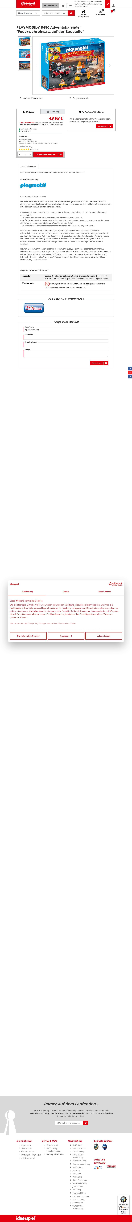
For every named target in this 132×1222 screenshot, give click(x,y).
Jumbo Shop (77, 1186)
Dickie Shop (77, 1177)
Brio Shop (76, 1173)
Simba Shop (77, 1202)
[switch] (123, 1212)
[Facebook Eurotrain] (130, 376)
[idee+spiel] (28, 4)
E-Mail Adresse (31, 342)
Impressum (23, 143)
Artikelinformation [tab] (28, 166)
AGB (29, 143)
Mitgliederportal (28, 1158)
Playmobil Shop (79, 1193)
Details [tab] (66, 592)
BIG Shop (76, 1170)
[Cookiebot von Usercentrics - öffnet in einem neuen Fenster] (111, 584)
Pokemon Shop (78, 1148)
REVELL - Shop (78, 1199)
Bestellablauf (52, 1145)
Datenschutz (52, 143)
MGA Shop (76, 1189)
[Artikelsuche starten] (71, 13)
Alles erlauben (103, 636)
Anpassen (64, 636)
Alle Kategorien (26, 13)
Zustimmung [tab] (27, 592)
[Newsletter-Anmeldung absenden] (85, 1123)
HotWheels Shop (79, 1183)
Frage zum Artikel (80, 98)
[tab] (28, 111)
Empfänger (29, 327)
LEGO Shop (77, 1145)
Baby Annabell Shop (81, 1164)
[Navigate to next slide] (109, 65)
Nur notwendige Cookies (28, 636)
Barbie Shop (77, 1167)
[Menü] (127, 1196)
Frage (27, 349)
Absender (29, 334)
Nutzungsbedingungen (31, 1155)
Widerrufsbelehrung (40, 143)
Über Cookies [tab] (104, 592)
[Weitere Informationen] (62, 125)
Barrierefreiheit (27, 1151)
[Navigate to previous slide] (36, 65)
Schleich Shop (78, 1151)
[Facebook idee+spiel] (130, 368)
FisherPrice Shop (79, 1180)
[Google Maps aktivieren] (107, 4)
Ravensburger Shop (80, 1196)
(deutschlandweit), (34, 122)
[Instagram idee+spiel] (130, 372)
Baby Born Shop (79, 1160)
